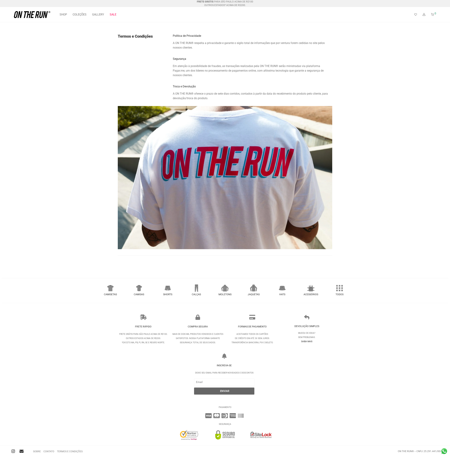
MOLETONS (225, 294)
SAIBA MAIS (306, 341)
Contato (48, 451)
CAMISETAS (110, 294)
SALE (113, 14)
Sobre (37, 451)
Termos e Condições (70, 451)
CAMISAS (139, 294)
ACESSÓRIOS (311, 294)
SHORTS (167, 294)
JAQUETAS (254, 294)
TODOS (339, 294)
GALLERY (98, 14)
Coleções (79, 14)
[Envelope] (21, 451)
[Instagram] (13, 451)
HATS (282, 294)
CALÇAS (196, 294)
